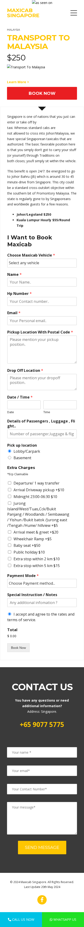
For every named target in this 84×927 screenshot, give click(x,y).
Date (10, 412)
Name (14, 274)
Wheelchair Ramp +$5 (33, 538)
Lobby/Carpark (27, 451)
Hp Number (19, 293)
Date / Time (20, 397)
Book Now (42, 93)
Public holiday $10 (29, 552)
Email (14, 312)
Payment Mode (23, 575)
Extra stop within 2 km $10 (37, 558)
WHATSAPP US (64, 919)
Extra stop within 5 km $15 (37, 565)
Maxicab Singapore (23, 13)
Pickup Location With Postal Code (40, 332)
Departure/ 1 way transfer (37, 483)
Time (46, 412)
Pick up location (22, 445)
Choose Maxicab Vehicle (31, 255)
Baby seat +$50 (27, 545)
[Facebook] (42, 899)
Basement (22, 457)
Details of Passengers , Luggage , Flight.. (41, 424)
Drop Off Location (25, 370)
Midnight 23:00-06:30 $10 (35, 496)
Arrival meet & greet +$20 (36, 532)
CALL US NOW (22, 919)
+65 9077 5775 (42, 724)
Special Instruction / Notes (32, 594)
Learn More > (18, 82)
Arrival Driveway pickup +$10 (39, 489)
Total (12, 629)
